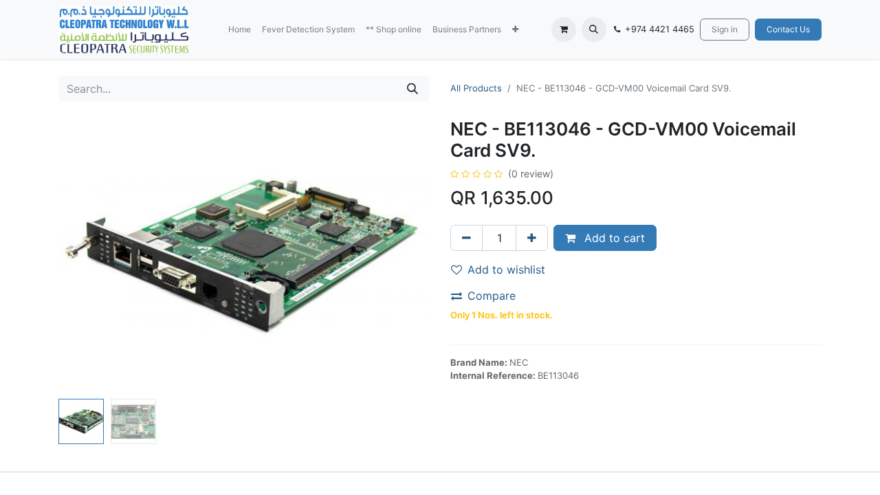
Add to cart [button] (613, 238)
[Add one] (532, 238)
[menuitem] (239, 29)
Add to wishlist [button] (506, 269)
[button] (515, 29)
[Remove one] (466, 238)
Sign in (725, 29)
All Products (476, 88)
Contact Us (788, 29)
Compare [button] (492, 295)
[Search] (412, 89)
